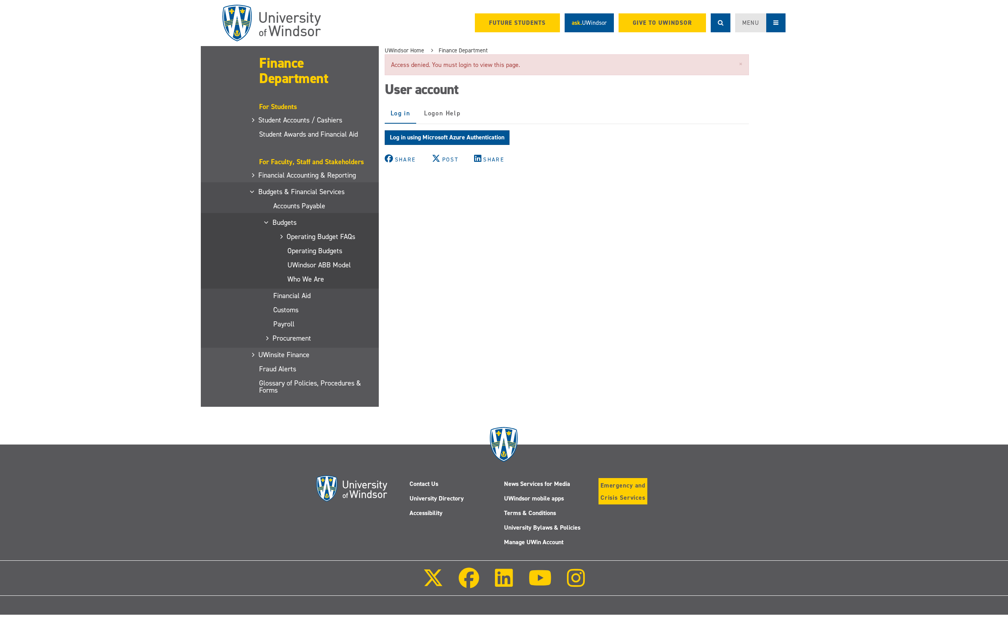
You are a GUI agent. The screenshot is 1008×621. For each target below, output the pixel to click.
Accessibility (426, 513)
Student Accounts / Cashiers (300, 120)
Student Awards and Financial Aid (308, 134)
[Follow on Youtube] (540, 583)
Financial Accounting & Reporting (307, 175)
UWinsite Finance (284, 355)
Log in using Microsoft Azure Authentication (447, 137)
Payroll (284, 324)
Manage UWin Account (533, 542)
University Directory (437, 498)
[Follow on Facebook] (469, 583)
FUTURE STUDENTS (517, 23)
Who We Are (305, 279)
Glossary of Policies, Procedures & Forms (310, 386)
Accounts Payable (299, 206)
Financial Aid (292, 295)
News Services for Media (537, 484)
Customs (285, 310)
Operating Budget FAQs (321, 236)
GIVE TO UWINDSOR (662, 23)
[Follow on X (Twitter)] (433, 583)
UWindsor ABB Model (319, 265)
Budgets (284, 222)
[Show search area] (720, 22)
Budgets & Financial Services (302, 191)
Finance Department (293, 71)
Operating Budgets (314, 251)
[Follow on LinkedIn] (503, 583)
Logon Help (442, 113)
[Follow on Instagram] (576, 583)
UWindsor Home (404, 50)
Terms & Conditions (530, 513)
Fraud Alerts (277, 369)
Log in (404, 116)
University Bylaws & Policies (542, 527)
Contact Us (424, 484)
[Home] (271, 23)
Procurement (292, 338)
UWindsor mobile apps (534, 498)
